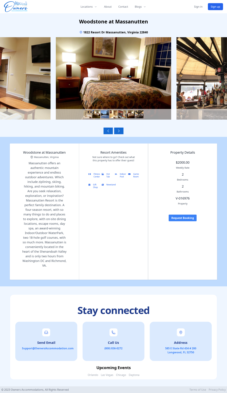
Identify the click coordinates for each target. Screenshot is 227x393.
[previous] (108, 131)
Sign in (198, 6)
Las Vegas (107, 375)
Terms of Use (197, 390)
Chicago (121, 375)
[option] (113, 80)
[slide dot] (88, 114)
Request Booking (182, 218)
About (108, 6)
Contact (123, 6)
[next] (118, 131)
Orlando (93, 375)
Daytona (134, 375)
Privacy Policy (217, 390)
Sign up (215, 6)
